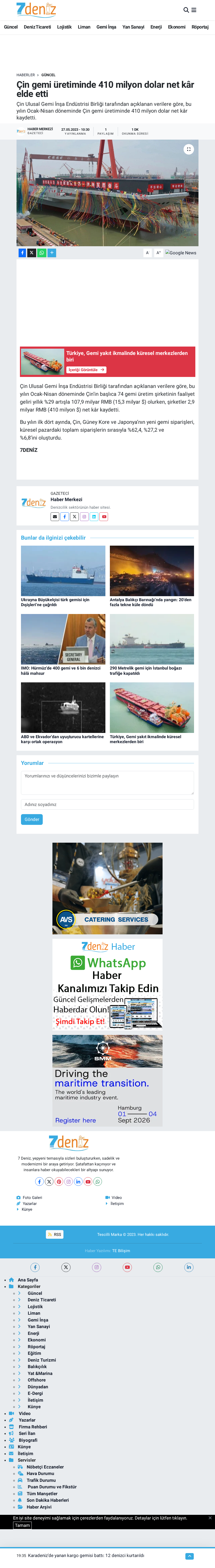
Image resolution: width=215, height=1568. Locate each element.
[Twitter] (74, 516)
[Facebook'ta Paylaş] (22, 253)
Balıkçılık (37, 1366)
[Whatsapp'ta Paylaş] (41, 253)
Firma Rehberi (32, 1426)
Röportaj (200, 27)
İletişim (117, 1203)
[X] (49, 1181)
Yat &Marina (39, 1373)
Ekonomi (177, 27)
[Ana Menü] (193, 10)
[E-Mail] (55, 516)
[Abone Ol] (180, 252)
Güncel (11, 27)
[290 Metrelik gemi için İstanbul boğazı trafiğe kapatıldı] (152, 639)
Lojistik (64, 27)
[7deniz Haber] (36, 10)
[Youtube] (103, 516)
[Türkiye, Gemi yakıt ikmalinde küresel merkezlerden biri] (152, 707)
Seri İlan (26, 1433)
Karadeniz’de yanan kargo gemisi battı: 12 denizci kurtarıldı (86, 1555)
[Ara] (186, 10)
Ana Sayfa (28, 1279)
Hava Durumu (40, 1473)
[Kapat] (211, 1518)
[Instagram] (84, 516)
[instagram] (96, 1267)
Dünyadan (37, 1386)
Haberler (26, 75)
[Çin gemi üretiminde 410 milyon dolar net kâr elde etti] (108, 193)
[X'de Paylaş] (31, 253)
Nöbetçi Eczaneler (45, 1467)
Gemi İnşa (106, 27)
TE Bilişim (121, 1250)
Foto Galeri (32, 1197)
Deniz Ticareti (37, 27)
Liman (84, 27)
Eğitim (34, 1353)
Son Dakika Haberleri (48, 1500)
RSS (57, 1234)
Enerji (156, 27)
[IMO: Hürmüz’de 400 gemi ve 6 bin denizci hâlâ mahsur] (63, 639)
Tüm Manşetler (42, 1493)
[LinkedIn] (78, 1181)
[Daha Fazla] (51, 253)
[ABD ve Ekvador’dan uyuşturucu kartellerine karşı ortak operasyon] (63, 707)
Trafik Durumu (41, 1480)
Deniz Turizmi (41, 1360)
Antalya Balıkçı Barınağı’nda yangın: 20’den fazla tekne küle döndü (150, 602)
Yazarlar (30, 1203)
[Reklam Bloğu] (107, 888)
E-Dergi (35, 1393)
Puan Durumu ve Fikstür (52, 1486)
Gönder (32, 819)
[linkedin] (189, 1267)
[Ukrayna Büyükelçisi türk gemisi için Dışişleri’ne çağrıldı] (63, 570)
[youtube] (127, 1267)
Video (117, 1197)
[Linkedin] (94, 516)
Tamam (22, 1525)
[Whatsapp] (97, 1181)
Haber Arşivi (39, 1507)
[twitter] (66, 1267)
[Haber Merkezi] (33, 503)
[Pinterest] (59, 1181)
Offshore (36, 1380)
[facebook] (35, 1267)
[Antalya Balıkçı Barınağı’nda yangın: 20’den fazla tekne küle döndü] (152, 570)
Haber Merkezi (66, 499)
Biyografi (27, 1440)
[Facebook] (64, 516)
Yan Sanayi (133, 27)
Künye (27, 1209)
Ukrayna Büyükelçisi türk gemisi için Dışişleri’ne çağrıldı (55, 602)
